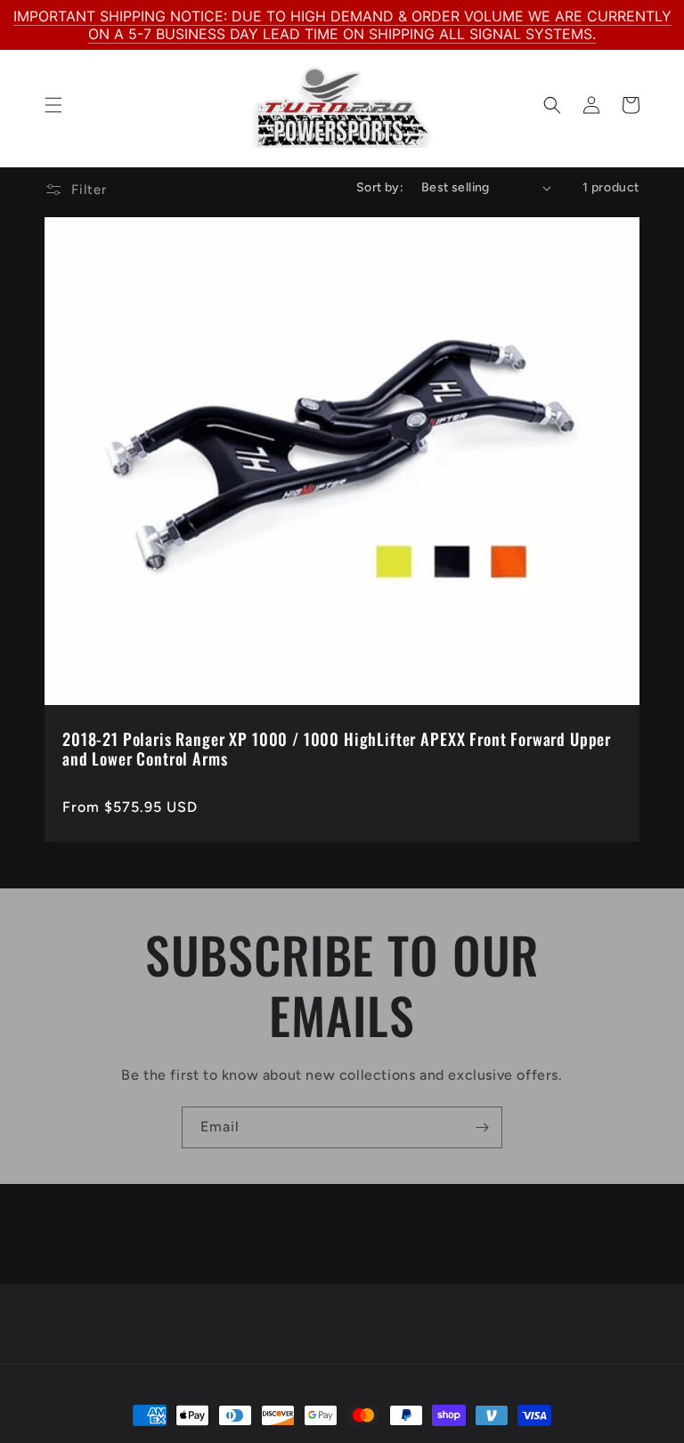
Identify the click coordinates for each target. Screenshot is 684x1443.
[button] (53, 105)
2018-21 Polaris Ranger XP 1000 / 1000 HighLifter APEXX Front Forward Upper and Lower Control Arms (336, 748)
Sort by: (379, 187)
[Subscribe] (481, 1127)
